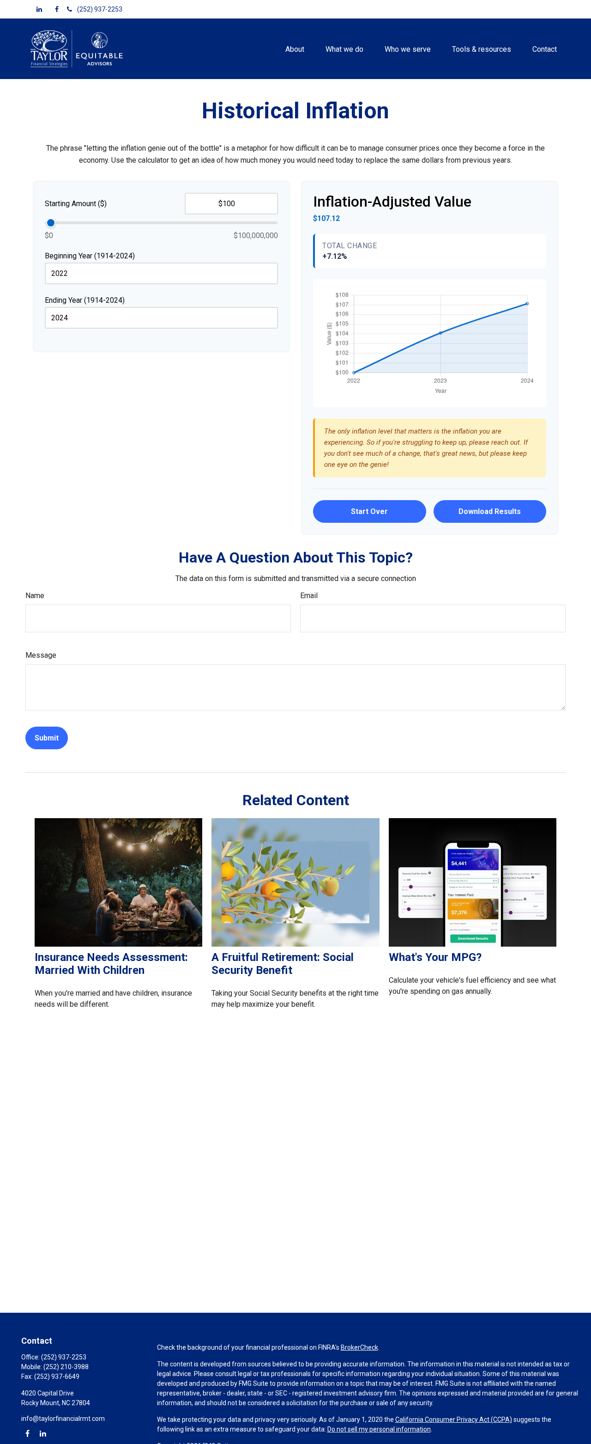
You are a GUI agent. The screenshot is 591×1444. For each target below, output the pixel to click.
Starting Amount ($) (76, 203)
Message (40, 655)
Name (34, 595)
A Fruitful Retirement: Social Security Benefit (282, 964)
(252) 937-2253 (99, 9)
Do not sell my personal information (379, 1429)
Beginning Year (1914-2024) (90, 255)
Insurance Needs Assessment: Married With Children (111, 964)
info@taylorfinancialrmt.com (63, 1418)
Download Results (489, 511)
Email (309, 595)
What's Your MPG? (435, 957)
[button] (294, 48)
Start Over (369, 511)
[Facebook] (57, 9)
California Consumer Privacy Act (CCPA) (453, 1419)
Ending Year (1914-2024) (85, 300)
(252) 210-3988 (66, 1367)
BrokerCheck (359, 1347)
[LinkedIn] (39, 9)
